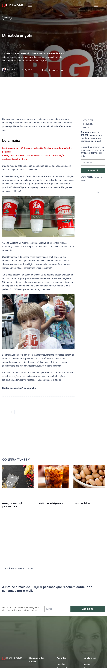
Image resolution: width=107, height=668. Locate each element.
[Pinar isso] (24, 412)
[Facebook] (90, 191)
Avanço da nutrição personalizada (12, 504)
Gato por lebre (81, 503)
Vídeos (87, 664)
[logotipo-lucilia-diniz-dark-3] (12, 5)
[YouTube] (83, 199)
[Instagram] (83, 191)
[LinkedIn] (90, 199)
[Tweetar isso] (11, 412)
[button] (103, 5)
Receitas (61, 664)
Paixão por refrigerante (50, 503)
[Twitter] (98, 191)
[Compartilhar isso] (5, 412)
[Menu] (30, 5)
